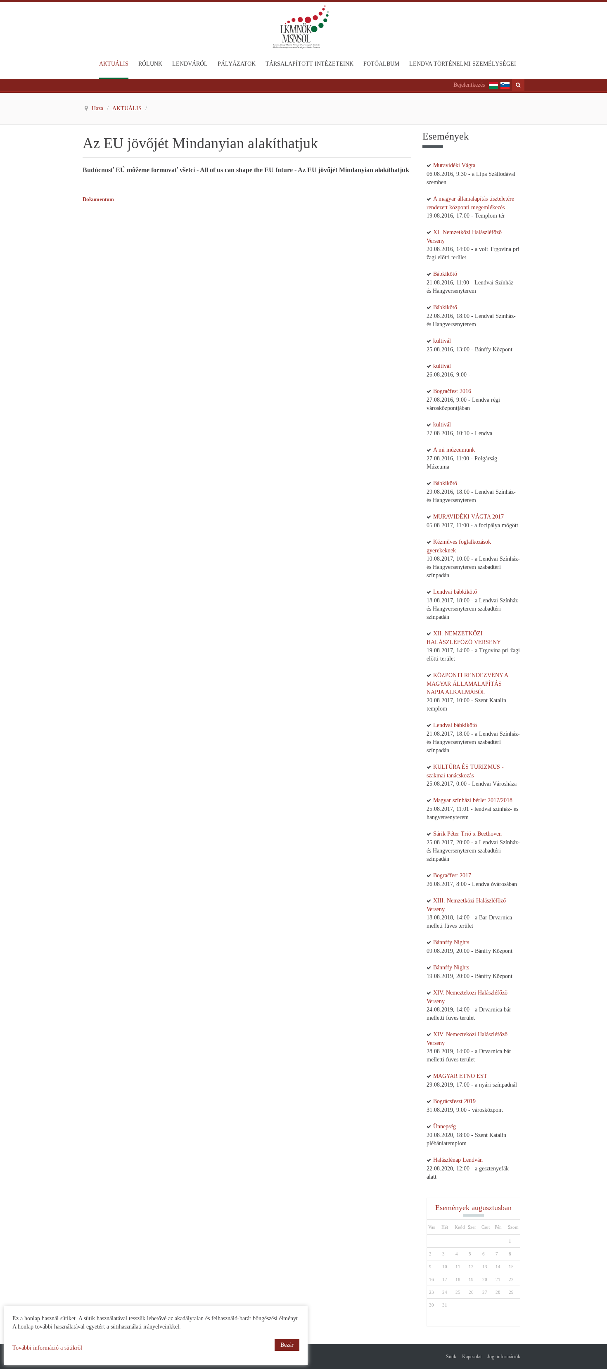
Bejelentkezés (469, 85)
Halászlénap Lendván (458, 1160)
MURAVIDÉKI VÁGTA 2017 (468, 517)
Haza (98, 108)
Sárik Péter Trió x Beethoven (467, 834)
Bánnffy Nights (451, 942)
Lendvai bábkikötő (455, 592)
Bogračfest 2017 (452, 875)
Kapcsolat (471, 1357)
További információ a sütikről (47, 1348)
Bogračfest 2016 (452, 391)
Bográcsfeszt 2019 (454, 1101)
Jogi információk (503, 1357)
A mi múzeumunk (454, 450)
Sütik (451, 1357)
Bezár (287, 1345)
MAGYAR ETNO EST (460, 1076)
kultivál (442, 341)
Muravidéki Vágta (454, 165)
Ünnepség (444, 1126)
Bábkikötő (445, 274)
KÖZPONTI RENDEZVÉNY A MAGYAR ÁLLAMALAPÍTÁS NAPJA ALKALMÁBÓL (467, 683)
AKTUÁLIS (127, 108)
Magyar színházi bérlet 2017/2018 (472, 800)
